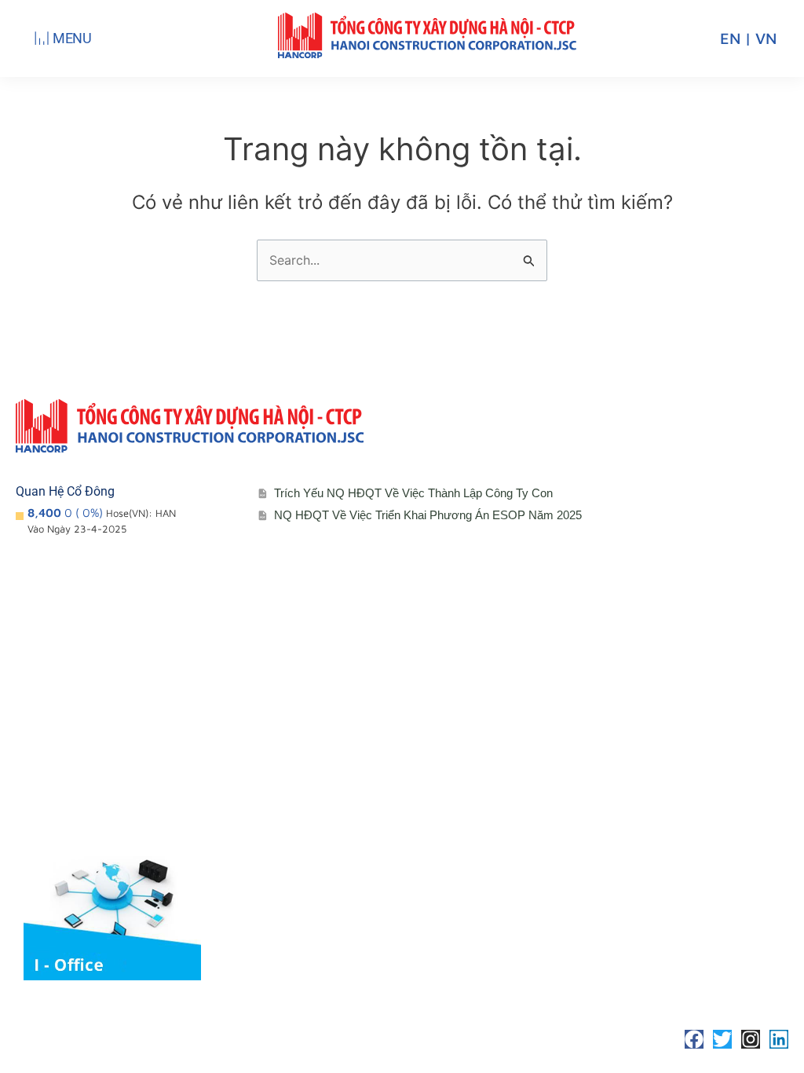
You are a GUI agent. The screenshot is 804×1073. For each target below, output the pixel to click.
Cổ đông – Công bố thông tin (363, 730)
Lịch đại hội (315, 761)
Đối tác (303, 793)
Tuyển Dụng (570, 761)
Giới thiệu (58, 730)
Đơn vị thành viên (80, 761)
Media (300, 824)
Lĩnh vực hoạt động (85, 824)
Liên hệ (557, 730)
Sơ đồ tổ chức (71, 793)
